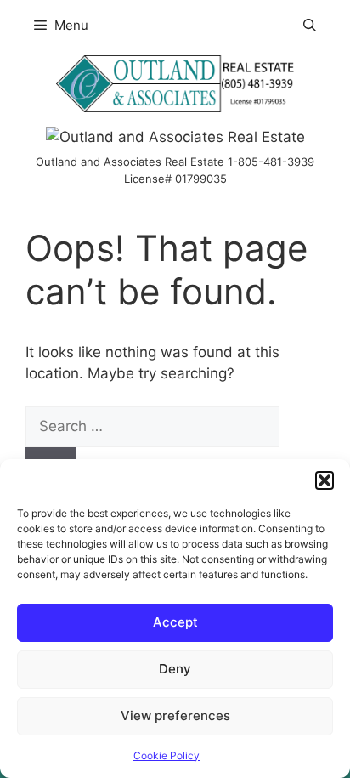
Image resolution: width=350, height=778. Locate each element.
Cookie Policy (166, 755)
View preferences (175, 715)
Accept (175, 622)
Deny (175, 669)
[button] (324, 480)
